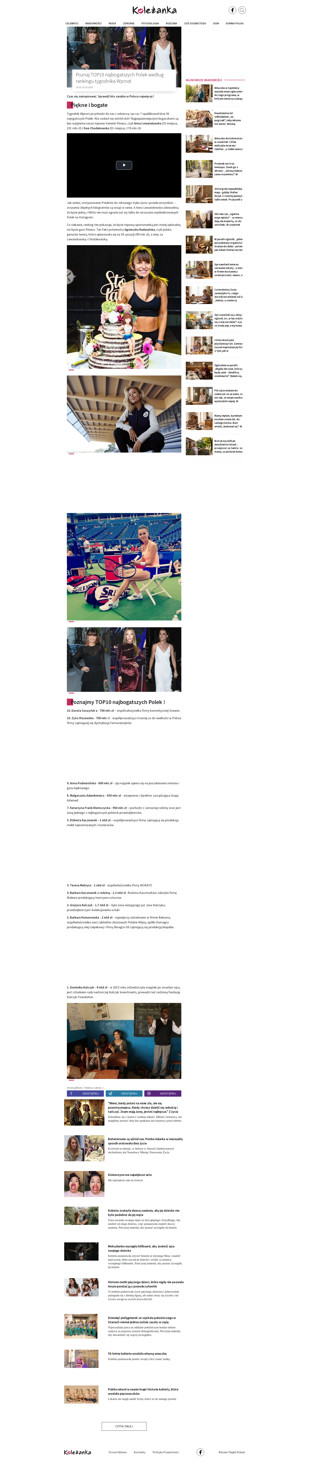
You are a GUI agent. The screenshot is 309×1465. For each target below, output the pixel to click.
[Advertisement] (215, 51)
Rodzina (171, 23)
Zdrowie (128, 23)
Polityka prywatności (166, 1452)
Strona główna (118, 1452)
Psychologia (150, 23)
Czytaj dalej (124, 1426)
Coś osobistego (195, 23)
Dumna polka (235, 23)
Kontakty (139, 1452)
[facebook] (232, 10)
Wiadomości (93, 23)
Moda (112, 23)
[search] (242, 10)
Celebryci (71, 23)
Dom (216, 23)
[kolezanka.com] (154, 10)
